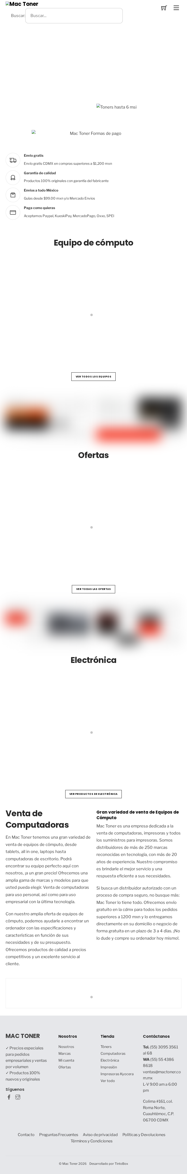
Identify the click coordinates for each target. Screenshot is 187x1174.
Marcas (64, 1053)
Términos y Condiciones (91, 1141)
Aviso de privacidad (100, 1134)
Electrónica (110, 1060)
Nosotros (66, 1047)
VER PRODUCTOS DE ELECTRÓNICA (93, 794)
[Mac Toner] (22, 4)
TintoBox (121, 1163)
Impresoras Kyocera (117, 1074)
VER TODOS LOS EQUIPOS (94, 376)
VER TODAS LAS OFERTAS (93, 589)
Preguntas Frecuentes (58, 1134)
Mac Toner (70, 1163)
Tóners (106, 1047)
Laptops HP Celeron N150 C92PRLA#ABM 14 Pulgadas (67, 338)
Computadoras (113, 1053)
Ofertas (64, 1067)
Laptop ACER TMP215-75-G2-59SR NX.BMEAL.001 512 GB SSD (75, 550)
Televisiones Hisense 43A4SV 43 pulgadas (55, 755)
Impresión (109, 1067)
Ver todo (108, 1081)
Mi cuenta (66, 1060)
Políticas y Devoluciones (143, 1134)
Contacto (26, 1134)
